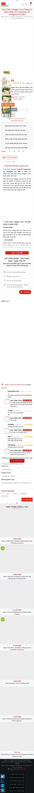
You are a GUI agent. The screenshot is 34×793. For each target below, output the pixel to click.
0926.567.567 (22, 769)
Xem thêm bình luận (18, 460)
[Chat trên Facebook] (2, 786)
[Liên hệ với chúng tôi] (2, 790)
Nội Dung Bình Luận (8, 479)
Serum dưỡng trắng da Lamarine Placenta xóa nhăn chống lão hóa (17, 755)
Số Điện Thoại (6, 473)
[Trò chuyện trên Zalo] (2, 781)
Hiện (26, 166)
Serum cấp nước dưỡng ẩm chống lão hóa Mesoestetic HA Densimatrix (17, 577)
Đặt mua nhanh (9, 104)
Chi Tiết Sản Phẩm (11, 157)
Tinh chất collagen (9, 169)
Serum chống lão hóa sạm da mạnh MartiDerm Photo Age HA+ (17, 720)
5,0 (27, 83)
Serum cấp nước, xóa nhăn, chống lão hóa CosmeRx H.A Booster (17, 648)
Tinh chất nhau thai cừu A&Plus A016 (17, 683)
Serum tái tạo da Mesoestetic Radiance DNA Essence (17, 613)
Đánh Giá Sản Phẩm (7, 491)
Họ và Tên (5, 466)
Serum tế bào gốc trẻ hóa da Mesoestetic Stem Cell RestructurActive (17, 542)
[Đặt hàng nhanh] (2, 776)
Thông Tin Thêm (10, 161)
